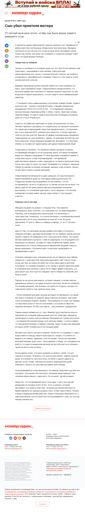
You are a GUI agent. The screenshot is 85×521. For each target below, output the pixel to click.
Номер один (28, 13)
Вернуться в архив (42, 408)
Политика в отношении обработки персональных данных (58, 469)
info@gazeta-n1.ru (16, 448)
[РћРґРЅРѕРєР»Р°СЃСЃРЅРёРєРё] (6, 51)
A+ (79, 42)
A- (76, 42)
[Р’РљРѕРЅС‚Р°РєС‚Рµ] (6, 45)
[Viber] (6, 61)
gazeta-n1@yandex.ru (58, 448)
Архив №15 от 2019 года (15, 21)
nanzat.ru (67, 475)
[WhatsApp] (6, 66)
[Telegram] (6, 56)
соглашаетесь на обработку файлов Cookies (23, 492)
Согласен (42, 504)
